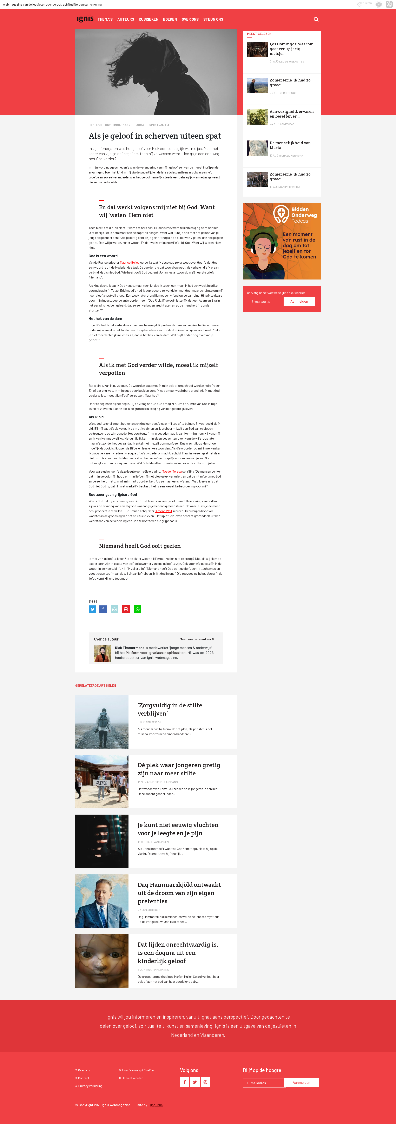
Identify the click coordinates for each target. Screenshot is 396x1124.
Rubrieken (148, 19)
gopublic (156, 1105)
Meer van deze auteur (196, 639)
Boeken (170, 19)
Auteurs (125, 19)
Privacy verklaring (90, 1086)
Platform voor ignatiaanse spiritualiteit (156, 653)
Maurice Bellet (129, 262)
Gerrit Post (288, 92)
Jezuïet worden (132, 1078)
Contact (83, 1078)
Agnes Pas (287, 124)
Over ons (190, 19)
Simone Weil (163, 511)
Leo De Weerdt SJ (291, 61)
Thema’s (105, 19)
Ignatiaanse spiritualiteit (139, 1070)
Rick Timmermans (118, 124)
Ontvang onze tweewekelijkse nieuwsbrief (276, 293)
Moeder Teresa (172, 471)
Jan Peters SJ (289, 187)
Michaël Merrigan (291, 155)
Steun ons (213, 19)
